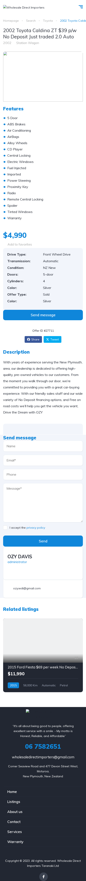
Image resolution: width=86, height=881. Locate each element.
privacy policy (36, 527)
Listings (13, 801)
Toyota (48, 21)
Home (12, 791)
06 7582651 (43, 746)
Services (14, 831)
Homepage (11, 21)
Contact (13, 821)
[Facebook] (43, 876)
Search (31, 21)
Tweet (54, 339)
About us (15, 811)
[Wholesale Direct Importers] (23, 7)
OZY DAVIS (20, 557)
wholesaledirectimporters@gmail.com (43, 757)
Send (43, 541)
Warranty (15, 841)
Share (35, 339)
